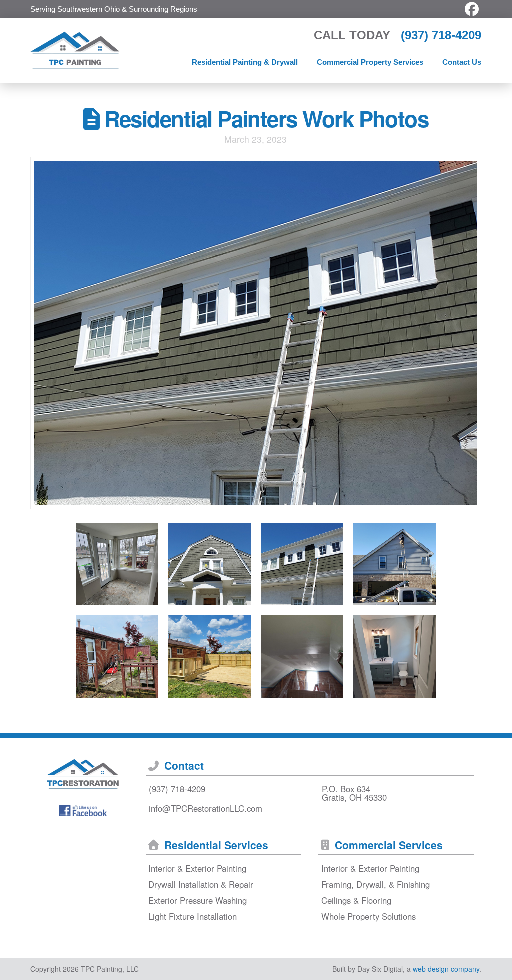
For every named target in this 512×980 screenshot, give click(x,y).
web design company (446, 969)
